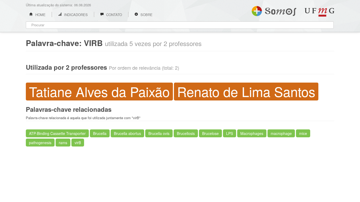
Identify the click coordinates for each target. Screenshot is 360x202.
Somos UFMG (274, 10)
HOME (40, 14)
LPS (229, 133)
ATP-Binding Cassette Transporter (57, 133)
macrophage (281, 133)
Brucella (99, 133)
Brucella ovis (158, 133)
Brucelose (210, 133)
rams (63, 142)
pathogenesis (40, 142)
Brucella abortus (127, 133)
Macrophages (251, 133)
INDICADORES (75, 14)
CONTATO (113, 14)
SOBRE (146, 14)
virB (78, 142)
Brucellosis (186, 133)
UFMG (319, 12)
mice (303, 133)
